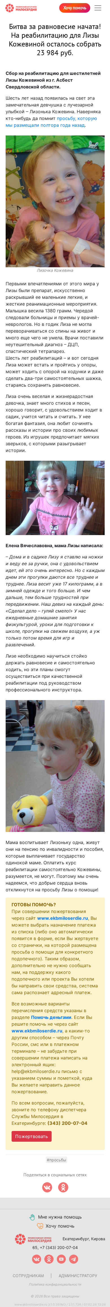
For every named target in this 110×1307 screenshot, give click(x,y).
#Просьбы (56, 1159)
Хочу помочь (74, 7)
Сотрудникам (28, 1275)
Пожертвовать (31, 1136)
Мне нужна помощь (60, 1217)
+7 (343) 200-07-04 (59, 1247)
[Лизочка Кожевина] (55, 201)
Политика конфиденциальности (55, 1284)
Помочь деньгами (51, 1017)
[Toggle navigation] (97, 8)
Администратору (78, 1275)
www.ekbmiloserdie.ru (62, 918)
